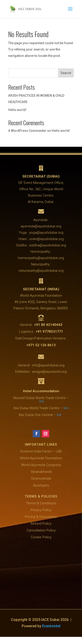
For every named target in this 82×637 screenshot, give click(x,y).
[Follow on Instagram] (45, 433)
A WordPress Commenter (27, 130)
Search (66, 73)
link (41, 401)
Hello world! (17, 110)
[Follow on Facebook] (36, 433)
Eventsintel (51, 626)
